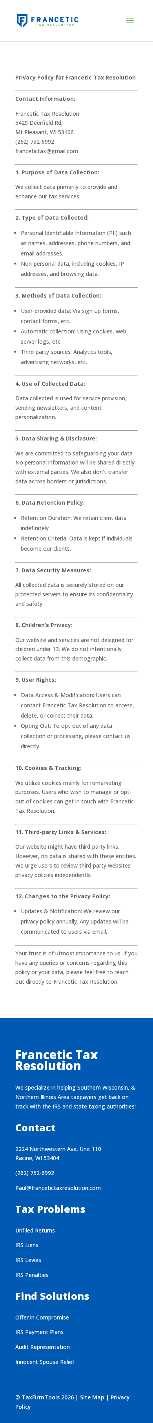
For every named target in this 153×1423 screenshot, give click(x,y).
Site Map (92, 1397)
